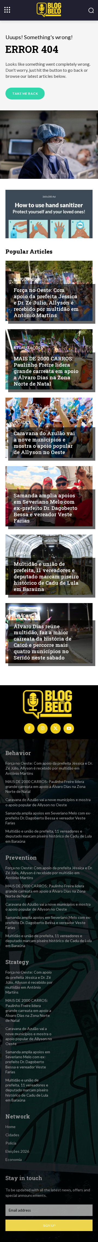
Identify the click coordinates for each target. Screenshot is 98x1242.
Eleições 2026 (27, 279)
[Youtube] (68, 728)
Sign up (49, 1225)
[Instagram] (42, 728)
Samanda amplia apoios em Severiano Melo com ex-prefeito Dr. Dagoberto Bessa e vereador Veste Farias (45, 508)
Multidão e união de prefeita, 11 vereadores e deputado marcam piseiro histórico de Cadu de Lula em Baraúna (46, 576)
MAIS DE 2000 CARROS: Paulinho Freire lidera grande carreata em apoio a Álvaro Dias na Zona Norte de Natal (46, 371)
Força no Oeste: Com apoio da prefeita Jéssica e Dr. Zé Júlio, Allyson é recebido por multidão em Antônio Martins (46, 302)
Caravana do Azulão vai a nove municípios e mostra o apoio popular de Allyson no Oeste (44, 442)
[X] (55, 728)
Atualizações (28, 348)
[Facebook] (29, 728)
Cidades (22, 422)
